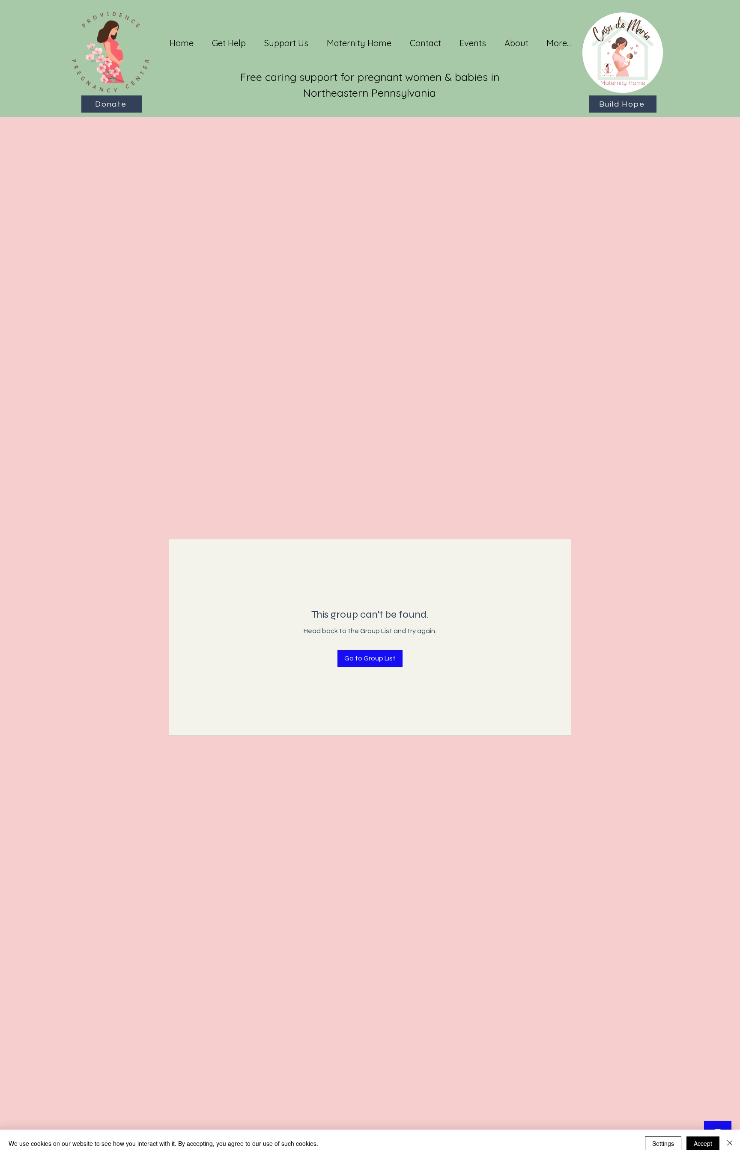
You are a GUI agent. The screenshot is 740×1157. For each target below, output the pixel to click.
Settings (663, 1143)
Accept (703, 1143)
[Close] (730, 1143)
